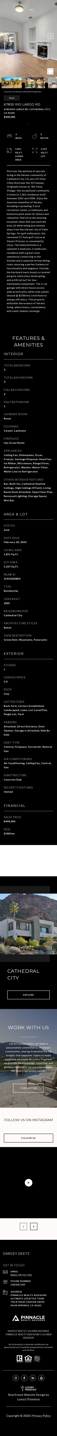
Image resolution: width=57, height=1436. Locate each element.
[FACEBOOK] (24, 1378)
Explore (28, 995)
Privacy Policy (41, 1415)
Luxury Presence (28, 1399)
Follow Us (28, 1138)
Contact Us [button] (28, 1088)
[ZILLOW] (41, 1378)
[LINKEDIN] (33, 1378)
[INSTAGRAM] (16, 1378)
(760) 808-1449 (18, 1284)
